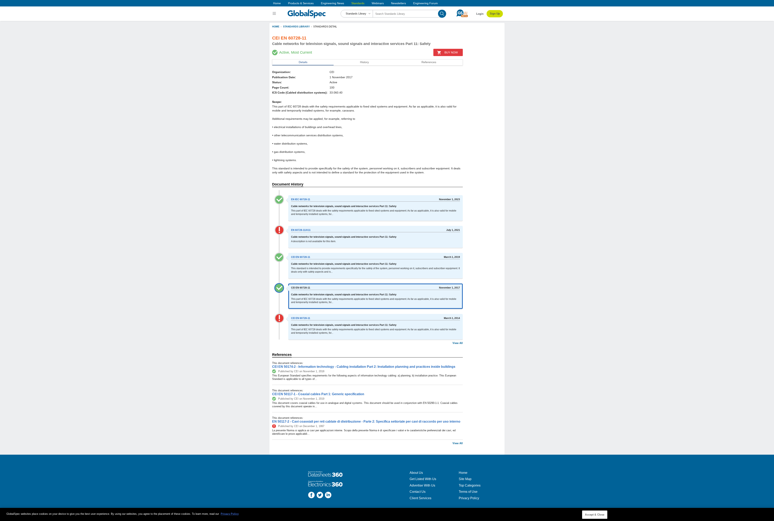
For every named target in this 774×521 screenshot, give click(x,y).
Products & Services (301, 3)
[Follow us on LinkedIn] (328, 495)
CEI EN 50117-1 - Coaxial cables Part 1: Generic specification (318, 394)
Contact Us (417, 491)
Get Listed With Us (423, 479)
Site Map (465, 479)
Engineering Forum (425, 3)
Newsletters (398, 3)
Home (277, 3)
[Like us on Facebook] (311, 495)
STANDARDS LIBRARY (296, 26)
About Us (416, 472)
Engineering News (332, 3)
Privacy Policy (469, 498)
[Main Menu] (275, 14)
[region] (387, 514)
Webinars (378, 3)
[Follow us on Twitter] (320, 495)
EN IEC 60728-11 (300, 199)
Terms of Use (468, 491)
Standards (357, 3)
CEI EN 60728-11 (300, 257)
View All (458, 343)
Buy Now (451, 52)
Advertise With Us (422, 485)
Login (480, 13)
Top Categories (470, 485)
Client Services (420, 498)
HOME (275, 26)
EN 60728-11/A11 (301, 230)
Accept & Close (594, 514)
